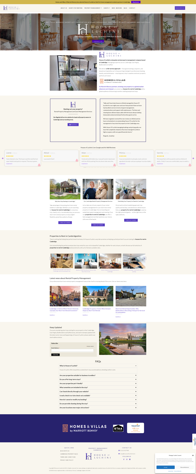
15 (105, 167)
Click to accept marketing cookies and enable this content (73, 73)
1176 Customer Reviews (135, 431)
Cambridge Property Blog (69, 454)
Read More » (52, 315)
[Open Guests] (109, 8)
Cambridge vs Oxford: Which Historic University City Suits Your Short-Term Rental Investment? (64, 309)
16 (106, 167)
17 (108, 167)
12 (100, 167)
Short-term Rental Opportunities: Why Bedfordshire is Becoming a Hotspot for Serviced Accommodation (130, 310)
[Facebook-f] (124, 459)
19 (111, 167)
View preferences (184, 467)
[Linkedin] (130, 459)
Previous (2, 158)
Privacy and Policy (66, 460)
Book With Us (64, 451)
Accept (165, 467)
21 (114, 167)
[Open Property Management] (101, 8)
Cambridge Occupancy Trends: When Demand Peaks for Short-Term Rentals (96, 309)
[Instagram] (127, 459)
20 (112, 167)
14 (103, 167)
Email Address (55, 348)
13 (102, 167)
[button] (193, 455)
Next (193, 158)
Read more (136, 2)
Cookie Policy (170, 471)
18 (109, 167)
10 (97, 167)
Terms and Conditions (68, 457)
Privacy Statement (177, 471)
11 (99, 167)
